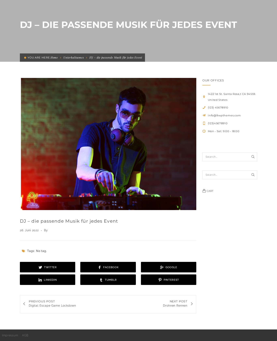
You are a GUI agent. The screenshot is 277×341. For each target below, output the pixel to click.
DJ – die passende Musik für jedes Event (69, 221)
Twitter (50, 267)
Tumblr (110, 279)
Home (54, 57)
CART (210, 191)
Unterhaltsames (73, 57)
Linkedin (50, 279)
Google (171, 267)
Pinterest (171, 279)
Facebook (110, 267)
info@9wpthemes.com (224, 115)
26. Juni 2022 (30, 230)
